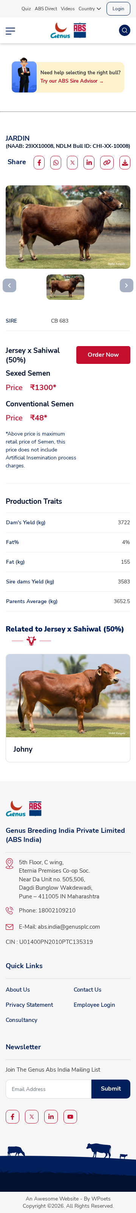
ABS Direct (46, 9)
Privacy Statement (29, 1005)
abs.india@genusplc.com (69, 927)
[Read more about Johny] (68, 708)
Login (118, 9)
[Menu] (10, 30)
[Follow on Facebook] (39, 162)
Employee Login (94, 1005)
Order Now (103, 355)
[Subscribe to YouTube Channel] (70, 1117)
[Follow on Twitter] (72, 162)
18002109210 (57, 910)
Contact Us (87, 990)
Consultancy (21, 1020)
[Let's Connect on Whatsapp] (55, 162)
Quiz (26, 9)
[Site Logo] (68, 30)
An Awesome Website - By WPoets (68, 1198)
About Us (18, 990)
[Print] (124, 162)
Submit (111, 1088)
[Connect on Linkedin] (88, 162)
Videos (68, 9)
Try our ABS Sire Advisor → (72, 81)
